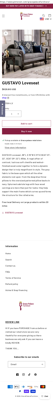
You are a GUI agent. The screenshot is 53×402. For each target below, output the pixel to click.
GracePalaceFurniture (29, 396)
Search (8, 260)
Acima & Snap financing (16, 290)
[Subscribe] (42, 364)
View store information (15, 147)
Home (8, 253)
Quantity (5, 108)
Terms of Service (13, 278)
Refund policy (11, 284)
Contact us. (10, 266)
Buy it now (26, 131)
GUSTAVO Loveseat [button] (14, 212)
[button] (3, 16)
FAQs (7, 272)
